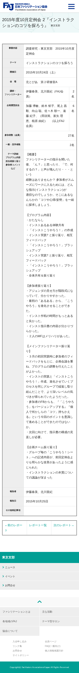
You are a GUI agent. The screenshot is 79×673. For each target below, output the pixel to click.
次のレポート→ (64, 525)
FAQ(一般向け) (52, 646)
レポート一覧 (38, 525)
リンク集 (17, 646)
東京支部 (8, 557)
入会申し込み (20, 641)
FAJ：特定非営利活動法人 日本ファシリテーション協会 (25, 6)
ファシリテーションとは (16, 611)
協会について (10, 630)
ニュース (10, 567)
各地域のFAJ (10, 621)
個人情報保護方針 (54, 650)
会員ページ (50, 641)
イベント (10, 576)
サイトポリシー (21, 655)
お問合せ (10, 585)
